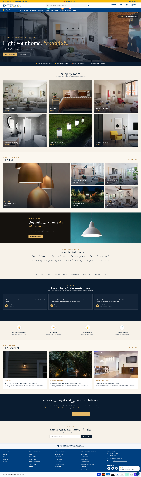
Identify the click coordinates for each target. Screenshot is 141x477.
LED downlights (69, 407)
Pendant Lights (56, 256)
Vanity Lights (104, 260)
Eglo (36, 274)
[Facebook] (108, 468)
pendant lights (76, 407)
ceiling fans (62, 407)
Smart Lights (69, 260)
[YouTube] (120, 468)
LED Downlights (45, 256)
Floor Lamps (85, 256)
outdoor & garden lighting (52, 407)
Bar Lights (45, 260)
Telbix (49, 274)
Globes (52, 260)
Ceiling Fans (36, 256)
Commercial (85, 260)
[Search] (88, 5)
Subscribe (86, 436)
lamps (84, 407)
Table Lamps (94, 256)
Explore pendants (35, 236)
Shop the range (10, 54)
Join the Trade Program (81, 414)
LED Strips (60, 260)
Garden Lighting (104, 256)
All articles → (133, 347)
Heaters (77, 260)
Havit (42, 274)
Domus (65, 274)
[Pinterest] (116, 468)
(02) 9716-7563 (118, 458)
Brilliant (97, 274)
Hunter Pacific (75, 274)
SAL (90, 274)
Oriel (84, 274)
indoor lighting (42, 407)
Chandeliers (95, 260)
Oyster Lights (75, 256)
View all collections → (131, 159)
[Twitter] (124, 468)
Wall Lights (66, 256)
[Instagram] (112, 468)
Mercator (57, 274)
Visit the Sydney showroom (61, 414)
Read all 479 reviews (70, 314)
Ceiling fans (24, 54)
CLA (104, 274)
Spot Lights (36, 260)
